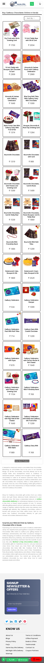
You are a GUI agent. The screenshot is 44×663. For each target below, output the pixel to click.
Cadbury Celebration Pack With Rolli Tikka (12, 330)
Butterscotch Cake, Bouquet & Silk (12, 272)
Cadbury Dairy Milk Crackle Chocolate (31, 330)
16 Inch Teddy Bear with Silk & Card (31, 39)
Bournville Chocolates (12, 155)
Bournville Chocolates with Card (31, 156)
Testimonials (30, 644)
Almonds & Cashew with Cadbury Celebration (12, 98)
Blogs (8, 638)
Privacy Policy (11, 641)
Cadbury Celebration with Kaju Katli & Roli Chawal (12, 418)
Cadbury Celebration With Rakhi (12, 447)
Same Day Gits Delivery (14, 647)
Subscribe (12, 609)
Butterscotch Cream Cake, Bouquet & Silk (31, 272)
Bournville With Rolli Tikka (31, 243)
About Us (9, 635)
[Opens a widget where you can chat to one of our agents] (36, 659)
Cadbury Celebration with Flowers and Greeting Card (12, 389)
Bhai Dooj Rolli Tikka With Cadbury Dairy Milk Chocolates (31, 98)
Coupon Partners (32, 650)
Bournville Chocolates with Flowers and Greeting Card (12, 186)
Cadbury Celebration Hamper (31, 301)
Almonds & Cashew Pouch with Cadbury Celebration (31, 69)
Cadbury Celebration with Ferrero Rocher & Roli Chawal (31, 360)
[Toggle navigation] (3, 4)
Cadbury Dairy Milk (31, 446)
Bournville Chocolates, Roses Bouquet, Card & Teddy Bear (31, 215)
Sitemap (9, 653)
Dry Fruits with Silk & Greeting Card (12, 39)
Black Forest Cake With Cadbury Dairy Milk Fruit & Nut (12, 127)
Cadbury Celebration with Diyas (12, 359)
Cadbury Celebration (12, 300)
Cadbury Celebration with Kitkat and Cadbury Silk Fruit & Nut (31, 418)
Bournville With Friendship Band (12, 243)
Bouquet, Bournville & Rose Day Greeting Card (31, 126)
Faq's (8, 644)
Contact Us (30, 647)
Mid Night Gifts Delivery (14, 650)
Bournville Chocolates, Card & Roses (31, 185)
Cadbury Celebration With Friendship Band (31, 388)
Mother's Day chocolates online (26, 542)
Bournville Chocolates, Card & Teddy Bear (12, 214)
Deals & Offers (31, 641)
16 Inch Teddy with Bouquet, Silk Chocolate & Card (12, 69)
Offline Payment (32, 638)
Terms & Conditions (33, 635)
